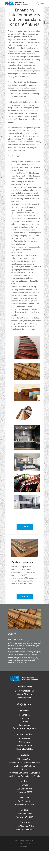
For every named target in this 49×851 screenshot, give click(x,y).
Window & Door (24, 759)
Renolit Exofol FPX (24, 749)
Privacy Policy (19, 841)
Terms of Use (29, 841)
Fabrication (24, 718)
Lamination (24, 715)
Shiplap (24, 770)
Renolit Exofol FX (24, 746)
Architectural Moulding (24, 766)
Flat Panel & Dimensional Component (24, 773)
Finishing (24, 722)
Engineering (24, 725)
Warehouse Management (24, 728)
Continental (24, 739)
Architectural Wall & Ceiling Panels (24, 776)
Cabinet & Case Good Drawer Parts (24, 763)
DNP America (24, 742)
